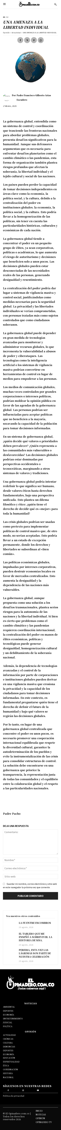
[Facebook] (20, 40)
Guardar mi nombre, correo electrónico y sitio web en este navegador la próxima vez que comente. (30, 885)
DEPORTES (8, 1010)
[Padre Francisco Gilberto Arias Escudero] (7, 97)
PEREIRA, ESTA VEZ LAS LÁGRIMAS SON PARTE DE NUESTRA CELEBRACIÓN (35, 953)
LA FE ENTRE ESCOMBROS (35, 923)
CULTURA (8, 1042)
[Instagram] (23, 1090)
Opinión (6, 32)
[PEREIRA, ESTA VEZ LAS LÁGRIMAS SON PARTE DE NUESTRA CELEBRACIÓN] (11, 952)
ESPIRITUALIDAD (11, 1061)
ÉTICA (6, 1065)
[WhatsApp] (41, 40)
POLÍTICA (7, 1026)
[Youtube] (38, 1090)
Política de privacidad (13, 1095)
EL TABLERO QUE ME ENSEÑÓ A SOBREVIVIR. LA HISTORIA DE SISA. (35, 937)
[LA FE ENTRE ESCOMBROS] (11, 925)
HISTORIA (8, 1073)
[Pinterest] (34, 40)
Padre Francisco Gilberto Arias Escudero (34, 97)
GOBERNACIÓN (10, 1069)
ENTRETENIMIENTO (13, 1018)
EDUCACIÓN (9, 1057)
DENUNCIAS (9, 1046)
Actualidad (16, 32)
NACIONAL (8, 1077)
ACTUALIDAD (9, 1035)
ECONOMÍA (8, 1014)
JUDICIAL (7, 1022)
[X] (27, 40)
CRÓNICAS (8, 1038)
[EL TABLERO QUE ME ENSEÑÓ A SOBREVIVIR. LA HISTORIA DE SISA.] (11, 936)
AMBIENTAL (9, 1006)
